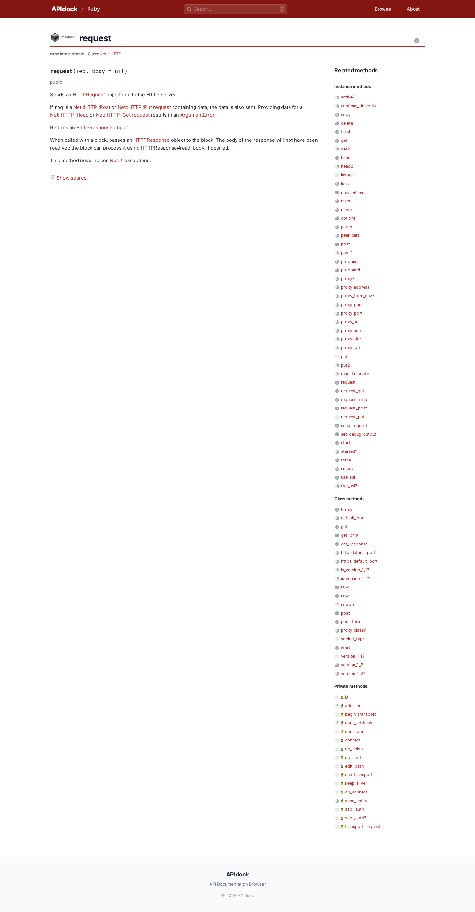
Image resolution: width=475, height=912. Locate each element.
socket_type (353, 639)
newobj (348, 604)
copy (346, 114)
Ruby (93, 8)
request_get (352, 391)
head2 (347, 166)
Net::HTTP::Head (69, 115)
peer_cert (350, 235)
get (344, 140)
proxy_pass (352, 304)
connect (353, 740)
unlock (347, 468)
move (346, 209)
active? (347, 97)
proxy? (347, 278)
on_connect (356, 792)
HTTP (116, 53)
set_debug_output (358, 434)
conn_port (355, 731)
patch (346, 226)
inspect (348, 174)
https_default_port (359, 561)
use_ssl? (349, 485)
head (346, 157)
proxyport (351, 347)
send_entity (356, 800)
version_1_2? (353, 673)
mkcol (347, 200)
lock (345, 183)
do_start (353, 757)
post (345, 244)
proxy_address (355, 287)
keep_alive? (356, 783)
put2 (345, 365)
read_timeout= (355, 373)
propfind (349, 261)
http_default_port (358, 552)
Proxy (346, 509)
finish (346, 131)
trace (346, 460)
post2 (347, 252)
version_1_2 (352, 664)
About (413, 9)
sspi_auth (354, 809)
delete (347, 123)
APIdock (64, 9)
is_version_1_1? (355, 569)
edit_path (354, 766)
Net (103, 53)
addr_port (355, 705)
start (345, 442)
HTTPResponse (94, 127)
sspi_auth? (355, 817)
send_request (354, 425)
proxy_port (352, 313)
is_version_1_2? (355, 578)
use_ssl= (349, 477)
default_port (353, 517)
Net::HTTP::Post (91, 107)
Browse (383, 9)
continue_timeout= (359, 105)
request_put (352, 416)
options (348, 218)
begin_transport (360, 714)
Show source (72, 178)
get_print (350, 535)
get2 (345, 149)
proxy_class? (353, 630)
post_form (351, 621)
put (344, 356)
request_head (354, 399)
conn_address (358, 722)
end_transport (359, 774)
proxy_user (351, 330)
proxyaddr (351, 339)
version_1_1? (352, 656)
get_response (354, 544)
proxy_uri (350, 321)
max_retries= (353, 192)
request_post (354, 408)
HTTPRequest (89, 94)
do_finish (354, 748)
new (345, 587)
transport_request (363, 826)
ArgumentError (197, 115)
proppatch (351, 269)
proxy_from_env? (357, 296)
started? (349, 451)
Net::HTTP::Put (135, 107)
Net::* (116, 160)
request (162, 107)
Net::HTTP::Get (113, 115)
